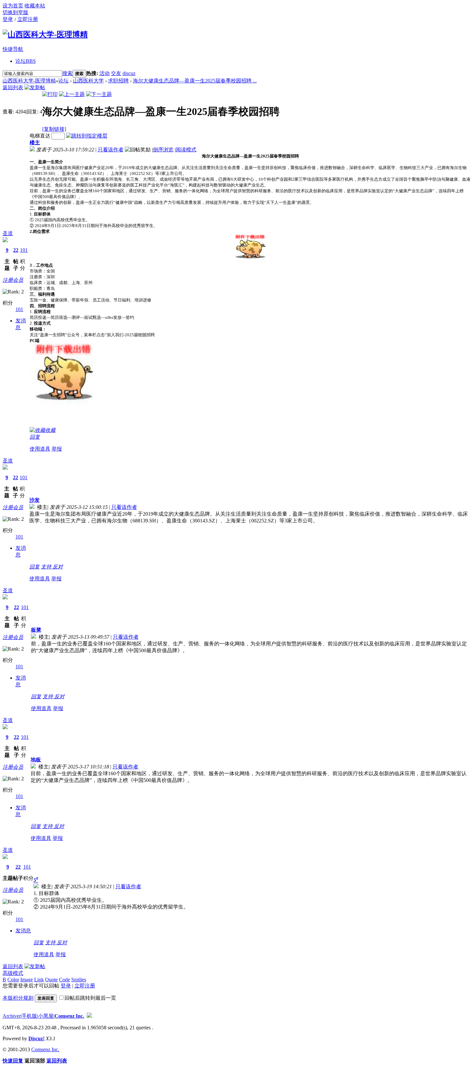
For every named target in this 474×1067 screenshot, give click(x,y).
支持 (47, 566)
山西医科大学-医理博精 (29, 80)
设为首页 (13, 5)
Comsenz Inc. (69, 1016)
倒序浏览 (163, 149)
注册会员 (13, 280)
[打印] (50, 94)
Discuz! (36, 1038)
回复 (35, 437)
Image (26, 979)
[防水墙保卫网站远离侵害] (89, 1016)
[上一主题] (72, 94)
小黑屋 (46, 1016)
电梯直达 (40, 135)
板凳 (36, 630)
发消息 (23, 930)
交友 (116, 73)
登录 (8, 19)
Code (64, 979)
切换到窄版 (15, 12)
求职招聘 (118, 80)
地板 (36, 759)
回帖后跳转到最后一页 (90, 998)
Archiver (12, 1016)
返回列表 (13, 87)
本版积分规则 (18, 998)
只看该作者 (110, 149)
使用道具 (40, 449)
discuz (129, 73)
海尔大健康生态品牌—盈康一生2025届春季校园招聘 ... (195, 80)
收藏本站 (35, 5)
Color (13, 979)
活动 (104, 73)
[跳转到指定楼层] (86, 135)
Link (39, 979)
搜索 (67, 73)
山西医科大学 (88, 80)
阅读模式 (186, 149)
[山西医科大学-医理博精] (45, 34)
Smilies (78, 979)
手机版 (29, 1016)
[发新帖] (35, 87)
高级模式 (13, 973)
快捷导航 (13, 49)
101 (24, 250)
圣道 (8, 233)
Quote (51, 979)
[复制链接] (54, 129)
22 (15, 250)
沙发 (34, 500)
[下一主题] (99, 94)
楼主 (35, 142)
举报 (57, 449)
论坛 (25, 61)
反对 (58, 566)
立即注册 (27, 19)
